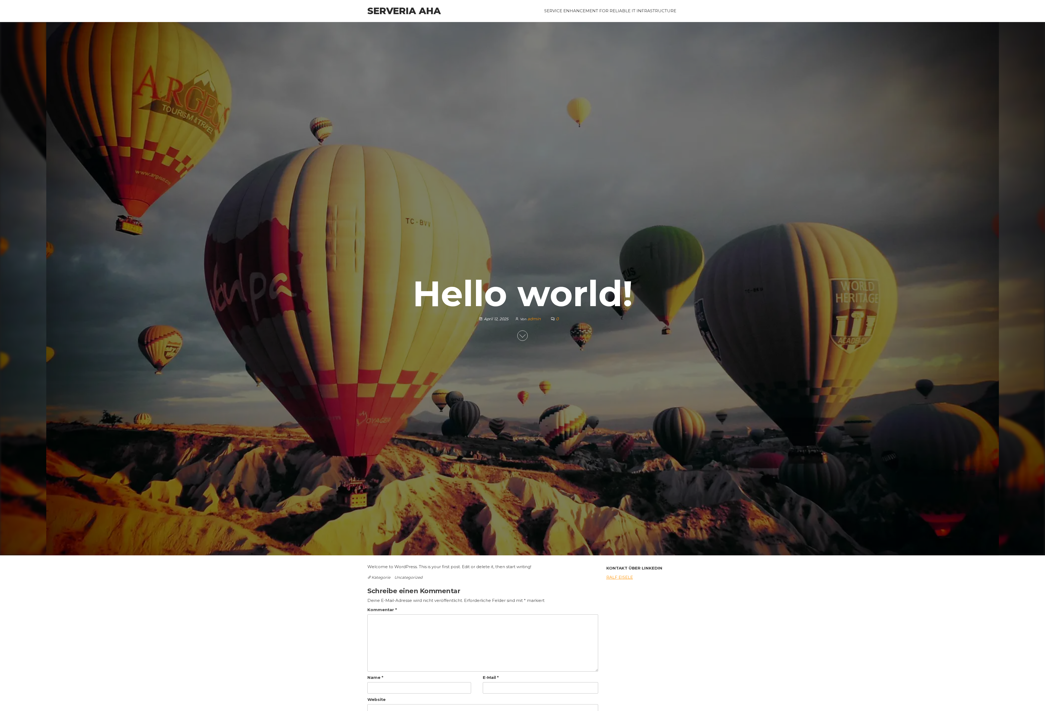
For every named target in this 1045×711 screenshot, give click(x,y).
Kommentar (382, 609)
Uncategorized (408, 577)
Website (376, 699)
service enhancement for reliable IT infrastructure (610, 10)
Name (375, 677)
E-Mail (491, 677)
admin (534, 318)
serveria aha (404, 11)
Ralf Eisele (619, 577)
